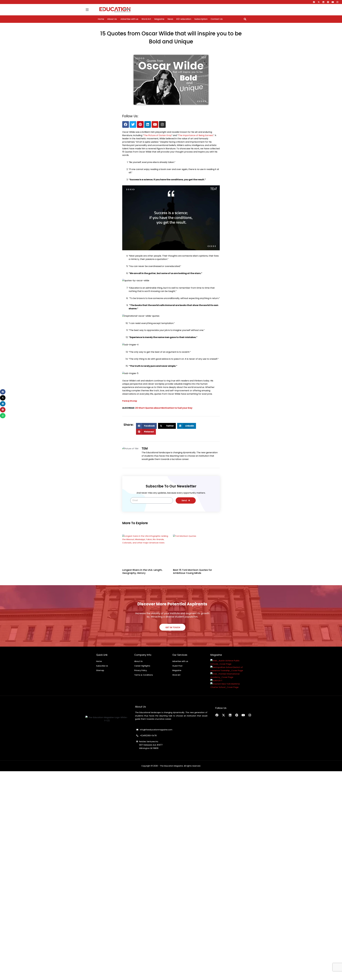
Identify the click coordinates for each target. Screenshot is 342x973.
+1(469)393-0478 (148, 735)
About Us (112, 19)
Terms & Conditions (143, 675)
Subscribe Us (102, 666)
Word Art (146, 19)
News (170, 19)
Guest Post (177, 666)
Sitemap (100, 670)
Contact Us (217, 19)
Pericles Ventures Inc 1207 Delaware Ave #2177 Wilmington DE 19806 (149, 745)
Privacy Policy (140, 670)
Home (101, 19)
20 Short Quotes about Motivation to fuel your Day (163, 407)
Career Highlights (142, 666)
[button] (245, 19)
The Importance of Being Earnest (195, 135)
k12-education (183, 19)
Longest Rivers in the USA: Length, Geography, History (142, 571)
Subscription (200, 19)
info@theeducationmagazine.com (155, 729)
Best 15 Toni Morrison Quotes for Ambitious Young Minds (192, 571)
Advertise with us (129, 19)
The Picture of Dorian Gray (158, 135)
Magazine (159, 19)
